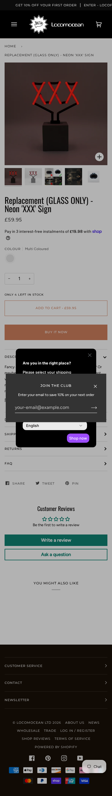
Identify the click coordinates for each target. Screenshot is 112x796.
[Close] (97, 383)
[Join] (89, 407)
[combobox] (32, 425)
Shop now (78, 438)
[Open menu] (19, 24)
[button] (90, 356)
